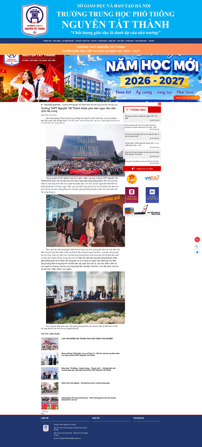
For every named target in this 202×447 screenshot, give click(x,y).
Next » (43, 414)
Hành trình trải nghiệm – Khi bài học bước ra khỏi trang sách (86, 383)
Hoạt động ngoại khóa (52, 105)
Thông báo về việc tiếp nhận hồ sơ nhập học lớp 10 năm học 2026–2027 (142, 135)
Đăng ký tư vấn (144, 168)
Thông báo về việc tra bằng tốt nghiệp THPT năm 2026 (141, 117)
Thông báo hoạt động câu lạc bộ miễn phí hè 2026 (142, 161)
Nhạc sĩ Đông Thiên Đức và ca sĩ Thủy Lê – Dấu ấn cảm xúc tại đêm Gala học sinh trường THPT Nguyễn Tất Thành (90, 354)
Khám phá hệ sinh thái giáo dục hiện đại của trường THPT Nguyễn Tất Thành (142, 153)
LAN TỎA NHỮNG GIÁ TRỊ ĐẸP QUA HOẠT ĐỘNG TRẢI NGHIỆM (87, 339)
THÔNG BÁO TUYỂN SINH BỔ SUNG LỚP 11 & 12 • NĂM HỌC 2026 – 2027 (142, 144)
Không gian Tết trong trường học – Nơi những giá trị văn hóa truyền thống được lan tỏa (89, 399)
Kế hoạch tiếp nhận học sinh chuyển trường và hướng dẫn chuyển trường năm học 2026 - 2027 (141, 126)
